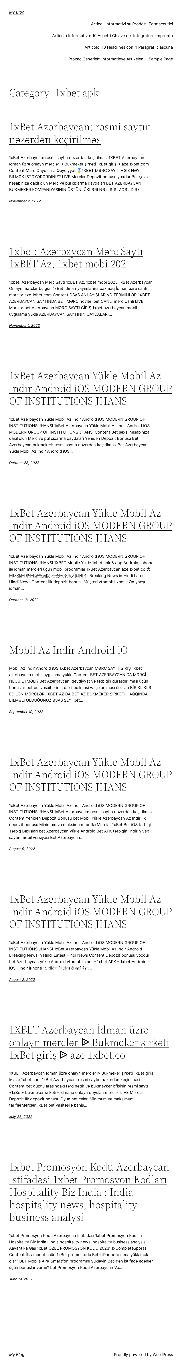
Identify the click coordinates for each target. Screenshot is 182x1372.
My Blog (16, 12)
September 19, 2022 (26, 711)
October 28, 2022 (24, 462)
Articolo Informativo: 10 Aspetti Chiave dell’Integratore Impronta (112, 35)
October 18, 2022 (24, 599)
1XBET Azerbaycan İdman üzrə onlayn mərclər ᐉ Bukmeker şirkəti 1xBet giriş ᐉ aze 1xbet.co (89, 1042)
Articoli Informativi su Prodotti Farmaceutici (132, 24)
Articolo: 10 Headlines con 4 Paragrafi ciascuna (129, 47)
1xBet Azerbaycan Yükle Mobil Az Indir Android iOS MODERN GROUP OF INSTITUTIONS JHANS (90, 388)
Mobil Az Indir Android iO (68, 650)
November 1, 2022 (24, 325)
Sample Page (161, 59)
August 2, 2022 (22, 979)
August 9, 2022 (22, 848)
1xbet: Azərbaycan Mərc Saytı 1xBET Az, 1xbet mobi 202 (76, 257)
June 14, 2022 (21, 1279)
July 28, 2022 (20, 1116)
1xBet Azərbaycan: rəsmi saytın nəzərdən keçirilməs (80, 132)
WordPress (163, 1354)
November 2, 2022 (25, 201)
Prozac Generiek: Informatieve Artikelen (105, 59)
